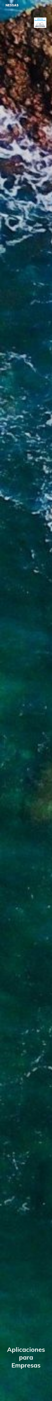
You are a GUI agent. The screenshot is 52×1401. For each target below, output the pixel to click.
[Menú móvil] (44, 5)
